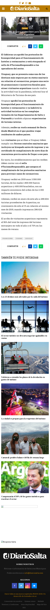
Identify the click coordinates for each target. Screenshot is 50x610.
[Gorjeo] (21, 585)
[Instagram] (27, 585)
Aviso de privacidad (28, 604)
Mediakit (41, 601)
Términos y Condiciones (10, 604)
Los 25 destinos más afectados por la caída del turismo (24, 297)
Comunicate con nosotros (13, 601)
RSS (24, 608)
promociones (7, 238)
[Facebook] (14, 585)
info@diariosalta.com (33, 573)
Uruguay (28, 238)
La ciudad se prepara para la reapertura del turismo (23, 419)
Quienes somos (30, 601)
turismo (19, 238)
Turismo (24, 28)
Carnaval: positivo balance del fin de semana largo (22, 458)
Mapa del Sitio (42, 604)
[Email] (34, 585)
